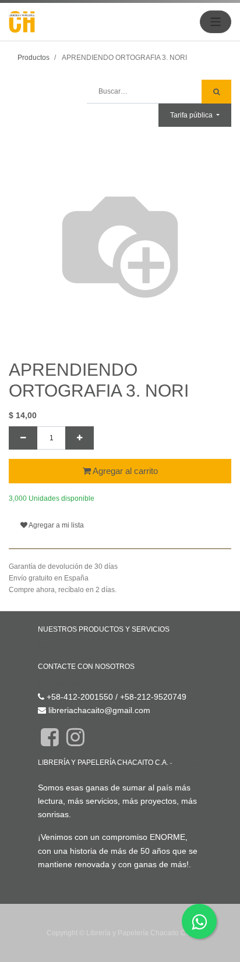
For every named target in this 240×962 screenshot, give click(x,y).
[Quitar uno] (23, 438)
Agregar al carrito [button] (124, 471)
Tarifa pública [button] (192, 115)
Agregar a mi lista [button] (55, 525)
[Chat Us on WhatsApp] (199, 921)
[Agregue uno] (79, 438)
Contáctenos (61, 682)
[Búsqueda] (216, 92)
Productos (33, 58)
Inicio (47, 646)
